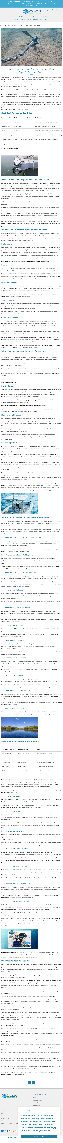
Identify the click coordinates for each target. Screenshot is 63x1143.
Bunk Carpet (18, 16)
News (5, 25)
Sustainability (36, 1105)
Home (1, 25)
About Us (43, 19)
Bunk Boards (31, 16)
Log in (48, 10)
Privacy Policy (5, 1118)
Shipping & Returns (6, 1115)
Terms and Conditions (7, 1120)
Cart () (55, 10)
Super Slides (44, 16)
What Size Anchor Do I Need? (9, 382)
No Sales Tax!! (39, 1136)
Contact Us (36, 1102)
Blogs (35, 19)
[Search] (60, 10)
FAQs (29, 19)
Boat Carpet (19, 19)
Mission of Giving (37, 1100)
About (34, 1097)
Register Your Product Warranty (9, 1123)
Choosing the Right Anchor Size (9, 148)
